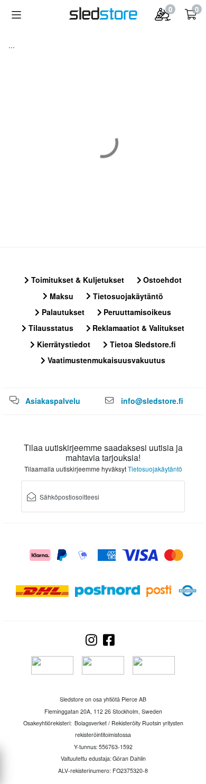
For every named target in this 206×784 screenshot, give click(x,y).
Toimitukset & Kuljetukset (76, 279)
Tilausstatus (49, 327)
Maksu (60, 296)
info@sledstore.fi (152, 400)
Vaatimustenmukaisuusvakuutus (105, 360)
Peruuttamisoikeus (136, 312)
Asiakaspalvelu (52, 400)
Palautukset (62, 312)
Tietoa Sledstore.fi (142, 344)
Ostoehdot (161, 279)
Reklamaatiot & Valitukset (137, 327)
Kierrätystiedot (62, 344)
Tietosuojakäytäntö (127, 296)
